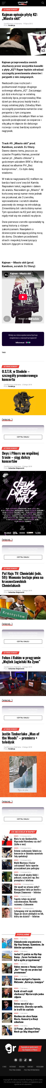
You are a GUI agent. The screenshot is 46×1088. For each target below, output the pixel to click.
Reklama (22, 1066)
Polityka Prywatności (31, 1070)
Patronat (12, 1066)
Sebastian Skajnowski (16, 468)
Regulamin (39, 1066)
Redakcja (11, 25)
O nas (4, 1066)
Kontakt (30, 1066)
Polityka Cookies (15, 1070)
